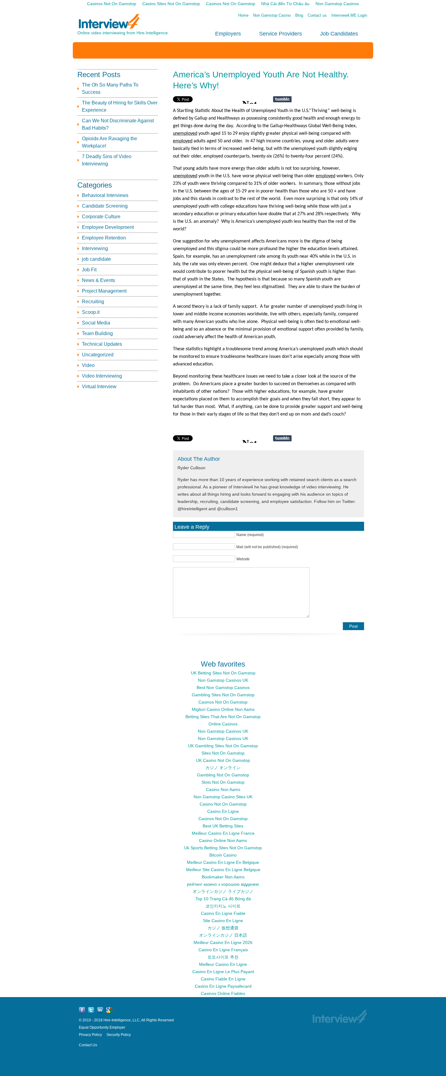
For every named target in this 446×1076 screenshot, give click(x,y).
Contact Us (88, 1045)
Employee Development (108, 227)
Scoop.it (91, 312)
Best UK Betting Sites (223, 825)
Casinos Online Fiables (223, 993)
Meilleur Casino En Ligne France (223, 833)
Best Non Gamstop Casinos (223, 687)
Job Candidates (339, 34)
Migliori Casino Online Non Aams (223, 709)
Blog (299, 15)
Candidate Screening (105, 206)
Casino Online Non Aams (223, 840)
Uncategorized (97, 354)
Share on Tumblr (282, 99)
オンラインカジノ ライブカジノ (223, 891)
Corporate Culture (101, 216)
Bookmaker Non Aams (223, 876)
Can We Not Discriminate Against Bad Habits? (118, 124)
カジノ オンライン (223, 767)
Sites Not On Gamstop (223, 753)
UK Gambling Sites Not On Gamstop (223, 745)
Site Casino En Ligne (223, 920)
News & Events (98, 280)
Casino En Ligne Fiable (223, 913)
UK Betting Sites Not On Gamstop (223, 672)
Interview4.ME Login (349, 15)
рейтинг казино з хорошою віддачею (223, 884)
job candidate (96, 259)
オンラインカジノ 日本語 (223, 935)
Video (88, 365)
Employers (228, 34)
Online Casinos (223, 723)
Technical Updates (102, 344)
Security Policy (118, 1035)
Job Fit (89, 269)
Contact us (317, 15)
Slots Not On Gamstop (223, 782)
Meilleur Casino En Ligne (223, 964)
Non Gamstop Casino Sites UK (223, 796)
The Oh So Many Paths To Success (110, 88)
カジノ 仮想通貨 (223, 927)
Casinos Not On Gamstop (223, 702)
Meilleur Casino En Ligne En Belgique (223, 862)
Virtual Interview (99, 386)
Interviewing (95, 248)
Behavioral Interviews (105, 195)
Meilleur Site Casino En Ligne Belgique (223, 869)
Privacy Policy (90, 1035)
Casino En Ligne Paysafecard (223, 986)
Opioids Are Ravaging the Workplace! (109, 142)
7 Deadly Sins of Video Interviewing (106, 160)
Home (243, 15)
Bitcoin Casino (223, 855)
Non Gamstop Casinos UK (223, 680)
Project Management (104, 291)
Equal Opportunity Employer (102, 1027)
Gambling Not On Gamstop (223, 774)
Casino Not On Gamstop (223, 804)
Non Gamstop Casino (272, 15)
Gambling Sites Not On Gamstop (223, 694)
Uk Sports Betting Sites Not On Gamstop (223, 847)
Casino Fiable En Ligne (223, 978)
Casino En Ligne (223, 811)
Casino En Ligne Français (223, 949)
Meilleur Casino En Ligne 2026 (223, 942)
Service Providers (280, 34)
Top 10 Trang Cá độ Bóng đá (223, 898)
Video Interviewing (102, 375)
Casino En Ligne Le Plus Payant (223, 971)
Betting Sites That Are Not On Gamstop (223, 716)
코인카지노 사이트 (223, 906)
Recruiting (93, 301)
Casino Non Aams (223, 789)
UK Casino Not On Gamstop (223, 760)
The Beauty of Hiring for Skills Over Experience (119, 106)
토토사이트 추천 (223, 957)
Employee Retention (104, 237)
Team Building (97, 333)
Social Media (96, 322)
